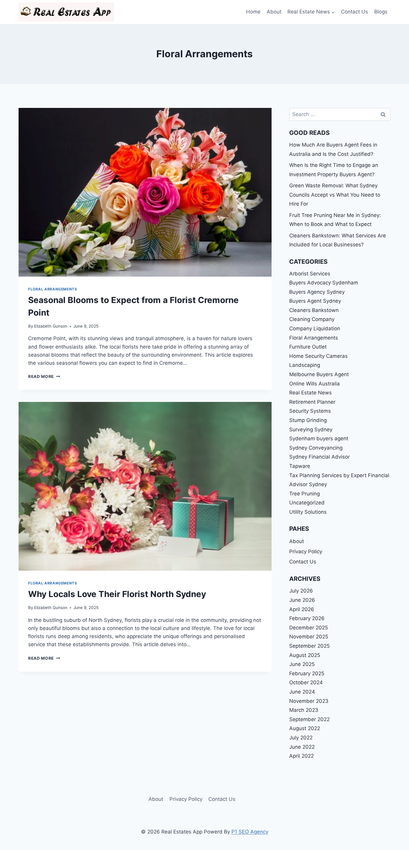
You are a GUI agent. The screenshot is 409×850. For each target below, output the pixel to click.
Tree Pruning (304, 494)
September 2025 (309, 646)
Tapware (299, 466)
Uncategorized (307, 503)
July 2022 (301, 738)
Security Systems (310, 411)
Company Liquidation (314, 328)
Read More (44, 376)
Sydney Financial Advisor (319, 457)
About (274, 12)
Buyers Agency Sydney (317, 292)
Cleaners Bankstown (314, 310)
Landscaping (304, 365)
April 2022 (301, 756)
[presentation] (145, 192)
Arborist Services (309, 274)
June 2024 (302, 692)
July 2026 (301, 591)
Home (253, 12)
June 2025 (302, 664)
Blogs (380, 12)
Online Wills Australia (314, 384)
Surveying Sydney (310, 429)
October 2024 (306, 682)
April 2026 (301, 609)
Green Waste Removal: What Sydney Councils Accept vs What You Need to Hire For (334, 195)
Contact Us (354, 12)
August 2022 (304, 728)
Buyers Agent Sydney (315, 301)
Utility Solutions (308, 512)
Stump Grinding (308, 420)
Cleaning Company (311, 319)
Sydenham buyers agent (318, 438)
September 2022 (309, 719)
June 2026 (302, 600)
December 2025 (308, 628)
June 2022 (302, 747)
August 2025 (304, 655)
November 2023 (308, 701)
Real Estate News (310, 393)
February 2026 (307, 618)
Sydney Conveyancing (316, 448)
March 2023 (303, 710)
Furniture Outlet (308, 347)
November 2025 (308, 637)
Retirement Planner (312, 402)
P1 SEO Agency (249, 832)
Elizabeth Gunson (50, 326)
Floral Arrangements (52, 289)
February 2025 (306, 673)
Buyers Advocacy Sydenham (323, 283)
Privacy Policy (305, 551)
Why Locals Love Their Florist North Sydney (117, 594)
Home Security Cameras (318, 356)
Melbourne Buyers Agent (319, 374)
